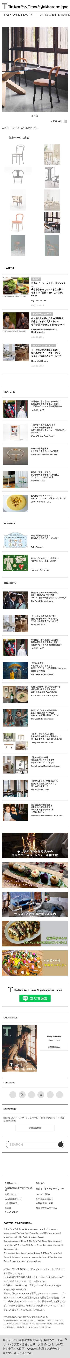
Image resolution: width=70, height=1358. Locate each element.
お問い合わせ (11, 1194)
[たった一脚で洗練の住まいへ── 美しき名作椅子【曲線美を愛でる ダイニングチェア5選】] (35, 137)
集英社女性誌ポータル (46, 1208)
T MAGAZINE (11, 1212)
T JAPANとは (11, 1183)
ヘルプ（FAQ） (43, 1194)
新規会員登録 (35, 1128)
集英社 (8, 1208)
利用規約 (40, 1183)
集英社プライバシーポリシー (50, 1188)
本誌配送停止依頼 (44, 1203)
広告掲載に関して (13, 1199)
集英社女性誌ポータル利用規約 (18, 1188)
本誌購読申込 (54, 1047)
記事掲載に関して (44, 1199)
